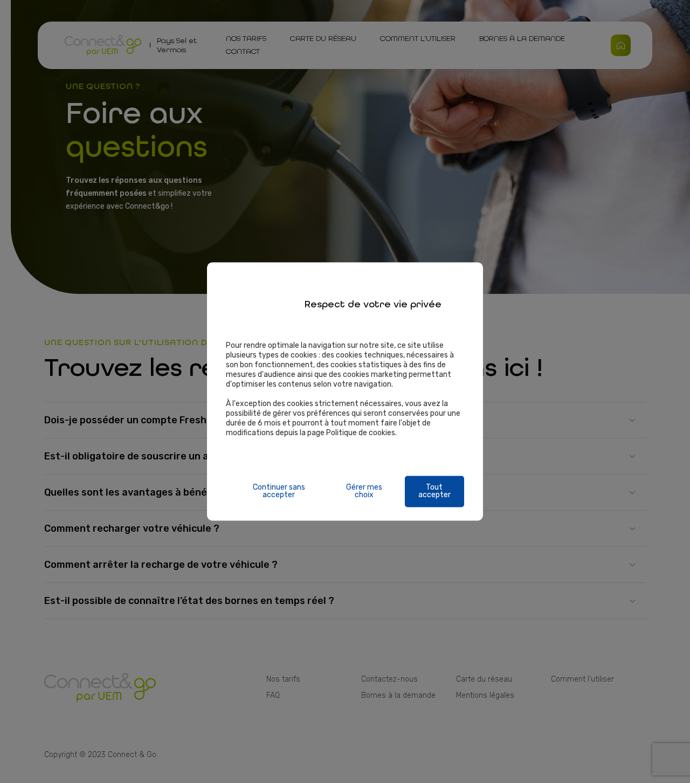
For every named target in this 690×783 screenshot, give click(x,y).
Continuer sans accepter (279, 491)
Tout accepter (434, 491)
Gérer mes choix (364, 491)
